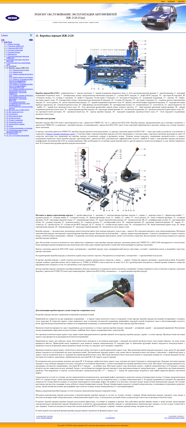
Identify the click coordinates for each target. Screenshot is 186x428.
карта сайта (181, 1)
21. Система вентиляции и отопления (19, 128)
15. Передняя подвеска (14, 116)
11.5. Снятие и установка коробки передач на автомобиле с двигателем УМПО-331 (21, 81)
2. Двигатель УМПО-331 (15, 46)
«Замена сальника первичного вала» (60, 134)
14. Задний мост (12, 114)
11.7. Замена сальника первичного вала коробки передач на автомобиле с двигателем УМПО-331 (21, 91)
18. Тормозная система (14, 122)
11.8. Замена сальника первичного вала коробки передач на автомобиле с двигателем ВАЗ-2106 (21, 98)
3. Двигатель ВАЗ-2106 (14, 48)
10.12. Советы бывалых (44, 418)
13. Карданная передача (14, 112)
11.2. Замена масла (15, 72)
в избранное (171, 1)
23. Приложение (12, 133)
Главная (4, 35)
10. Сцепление (11, 66)
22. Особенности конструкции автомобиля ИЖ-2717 (17, 131)
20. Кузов (9, 126)
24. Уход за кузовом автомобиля (17, 135)
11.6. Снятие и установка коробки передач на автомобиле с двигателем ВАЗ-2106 (21, 85)
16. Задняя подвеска (13, 118)
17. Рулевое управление (14, 120)
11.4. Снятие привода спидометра (21, 77)
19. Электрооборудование (15, 124)
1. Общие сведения (13, 44)
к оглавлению (110, 418)
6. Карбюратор (11, 54)
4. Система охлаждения (14, 50)
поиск (162, 1)
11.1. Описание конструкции (19, 70)
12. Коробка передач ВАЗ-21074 (17, 110)
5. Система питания (13, 52)
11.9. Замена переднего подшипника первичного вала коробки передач (19, 103)
